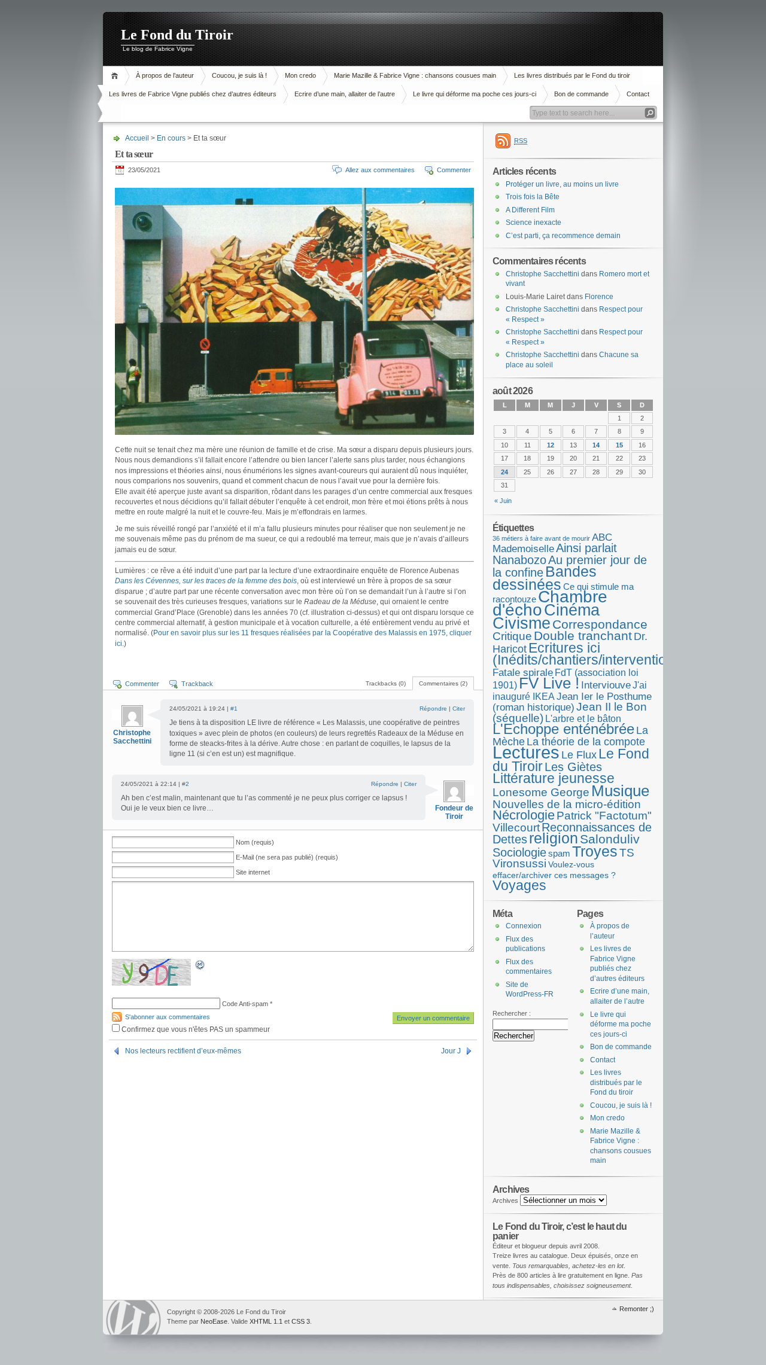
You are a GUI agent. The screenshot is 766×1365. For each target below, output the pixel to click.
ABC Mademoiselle (552, 543)
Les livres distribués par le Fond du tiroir (572, 75)
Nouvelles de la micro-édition (567, 804)
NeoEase (213, 1321)
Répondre (433, 708)
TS (626, 852)
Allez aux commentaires (380, 169)
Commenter (454, 169)
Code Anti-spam (245, 1003)
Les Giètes (573, 766)
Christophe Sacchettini (132, 737)
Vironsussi (519, 863)
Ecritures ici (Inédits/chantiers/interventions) (589, 654)
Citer (458, 708)
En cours (171, 138)
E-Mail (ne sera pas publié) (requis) (287, 857)
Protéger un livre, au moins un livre (562, 184)
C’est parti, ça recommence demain (563, 235)
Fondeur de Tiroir (454, 812)
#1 (234, 708)
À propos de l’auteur (165, 75)
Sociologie (519, 852)
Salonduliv (610, 839)
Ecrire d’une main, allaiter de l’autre (344, 94)
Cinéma (572, 610)
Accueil (116, 75)
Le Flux (579, 754)
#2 (185, 784)
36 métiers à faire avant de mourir (541, 538)
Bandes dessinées (545, 578)
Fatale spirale (523, 672)
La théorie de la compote (586, 742)
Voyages (519, 885)
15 (619, 445)
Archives (505, 1200)
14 (596, 445)
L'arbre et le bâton (583, 718)
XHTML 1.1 (266, 1321)
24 (504, 472)
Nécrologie (524, 815)
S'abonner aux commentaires (167, 1016)
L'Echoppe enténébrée (563, 729)
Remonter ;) (636, 1308)
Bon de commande (581, 94)
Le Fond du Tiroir (177, 34)
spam (559, 853)
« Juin (503, 500)
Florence (599, 296)
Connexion (524, 926)
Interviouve (606, 685)
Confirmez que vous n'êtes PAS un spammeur (195, 1029)
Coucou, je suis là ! (239, 75)
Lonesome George (541, 792)
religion (553, 838)
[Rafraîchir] (200, 967)
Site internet (253, 872)
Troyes (595, 851)
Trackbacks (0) (386, 683)
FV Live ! (549, 683)
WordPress (133, 1317)
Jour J (451, 1051)
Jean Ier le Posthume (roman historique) (572, 702)
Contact (638, 94)
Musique (620, 791)
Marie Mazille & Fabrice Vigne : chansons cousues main (415, 75)
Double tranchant (583, 635)
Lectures (526, 752)
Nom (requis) (255, 842)
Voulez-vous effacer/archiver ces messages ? (554, 870)
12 (550, 445)
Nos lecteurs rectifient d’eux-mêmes (183, 1051)
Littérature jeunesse (554, 778)
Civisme (522, 623)
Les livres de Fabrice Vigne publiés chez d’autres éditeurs (192, 94)
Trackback (197, 683)
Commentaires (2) (443, 683)
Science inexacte (533, 222)
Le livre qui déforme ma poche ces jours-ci (474, 94)
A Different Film (530, 210)
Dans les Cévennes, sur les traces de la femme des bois (206, 581)
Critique (512, 636)
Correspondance (600, 624)
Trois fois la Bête (533, 197)
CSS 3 (300, 1321)
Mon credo (300, 75)
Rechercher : (512, 1013)
